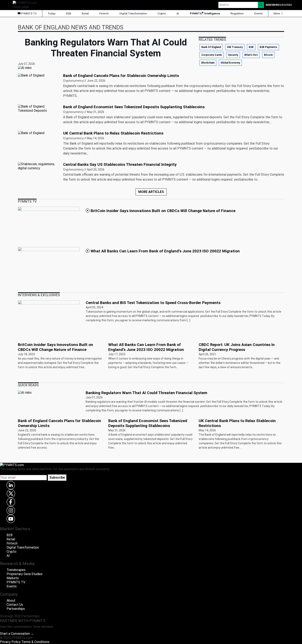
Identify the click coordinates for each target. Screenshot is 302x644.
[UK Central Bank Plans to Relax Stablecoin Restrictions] (31, 133)
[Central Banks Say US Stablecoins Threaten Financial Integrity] (38, 166)
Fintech (104, 13)
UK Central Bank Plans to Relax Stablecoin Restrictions (113, 133)
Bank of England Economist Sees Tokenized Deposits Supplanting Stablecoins (134, 106)
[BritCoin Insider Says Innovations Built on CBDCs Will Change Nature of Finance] (49, 225)
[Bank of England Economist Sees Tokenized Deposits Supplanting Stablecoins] (38, 108)
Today (51, 13)
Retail (85, 13)
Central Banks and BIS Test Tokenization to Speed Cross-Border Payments (156, 302)
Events (258, 13)
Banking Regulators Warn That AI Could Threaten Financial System (146, 392)
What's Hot (251, 54)
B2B (68, 13)
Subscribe (57, 477)
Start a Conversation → (17, 634)
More (277, 13)
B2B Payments (268, 47)
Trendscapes (16, 570)
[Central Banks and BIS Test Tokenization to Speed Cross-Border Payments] (49, 318)
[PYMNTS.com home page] (26, 5)
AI (177, 13)
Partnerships (16, 609)
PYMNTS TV (29, 13)
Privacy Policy (10, 642)
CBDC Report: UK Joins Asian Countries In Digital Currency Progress (237, 347)
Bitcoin (268, 54)
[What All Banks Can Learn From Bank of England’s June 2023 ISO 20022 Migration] (49, 265)
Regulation (237, 13)
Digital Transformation (133, 13)
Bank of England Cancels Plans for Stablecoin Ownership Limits (121, 75)
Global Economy (230, 62)
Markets (13, 578)
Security (233, 54)
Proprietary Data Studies (25, 574)
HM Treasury (235, 47)
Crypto (162, 13)
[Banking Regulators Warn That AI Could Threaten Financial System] (25, 392)
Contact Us (15, 605)
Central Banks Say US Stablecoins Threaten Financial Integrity (120, 164)
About (11, 600)
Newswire (272, 4)
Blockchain (207, 62)
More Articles (151, 192)
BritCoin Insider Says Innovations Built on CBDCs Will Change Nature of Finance (163, 210)
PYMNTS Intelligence (205, 13)
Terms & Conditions (35, 642)
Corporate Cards (211, 54)
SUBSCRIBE (285, 4)
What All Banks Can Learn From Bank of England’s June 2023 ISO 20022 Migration (165, 251)
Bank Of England (211, 47)
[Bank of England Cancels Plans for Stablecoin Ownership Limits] (31, 75)
